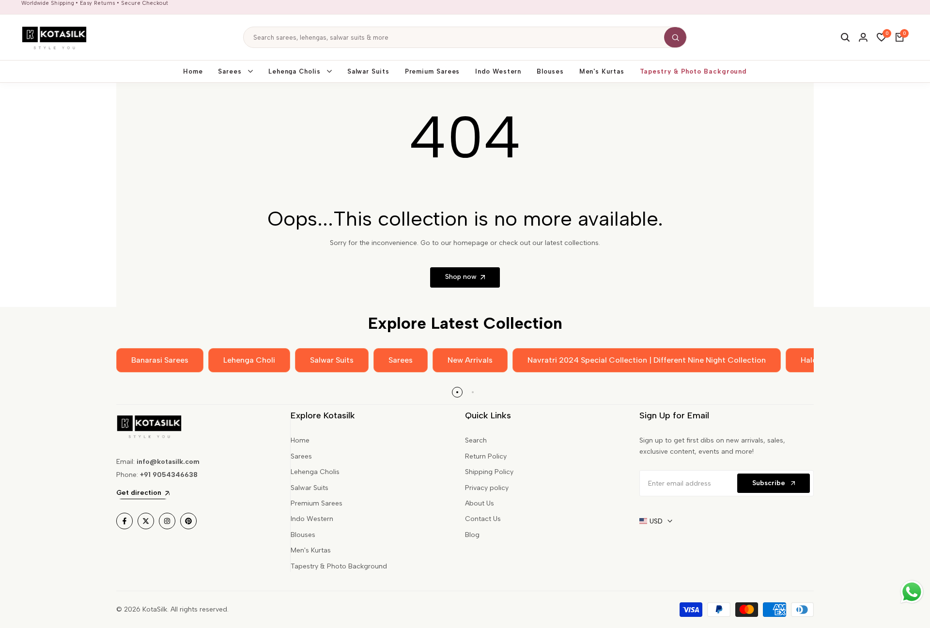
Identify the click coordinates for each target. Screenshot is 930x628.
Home (300, 440)
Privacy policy (487, 488)
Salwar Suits (309, 488)
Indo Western (312, 519)
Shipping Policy (489, 472)
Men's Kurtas (311, 550)
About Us (479, 503)
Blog (472, 535)
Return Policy (486, 456)
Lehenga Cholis (315, 472)
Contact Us (483, 519)
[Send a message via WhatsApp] (912, 592)
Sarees (301, 456)
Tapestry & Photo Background (339, 566)
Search (476, 440)
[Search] (675, 37)
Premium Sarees (316, 503)
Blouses (303, 535)
